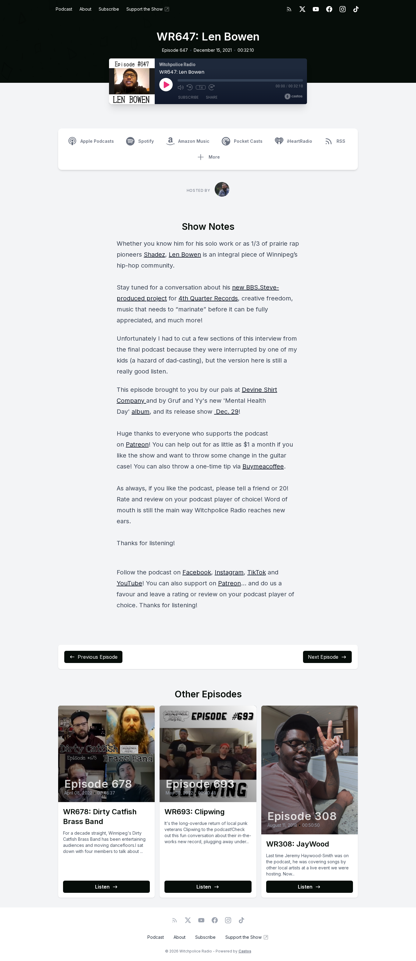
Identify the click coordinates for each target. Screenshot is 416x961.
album (141, 411)
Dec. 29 (226, 411)
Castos (244, 951)
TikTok (256, 572)
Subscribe (109, 9)
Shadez (154, 254)
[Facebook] (329, 9)
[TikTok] (356, 9)
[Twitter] (302, 9)
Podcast (64, 9)
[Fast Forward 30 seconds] (212, 87)
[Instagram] (342, 9)
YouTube (129, 583)
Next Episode (323, 657)
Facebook (196, 572)
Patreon (137, 444)
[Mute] (181, 87)
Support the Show (144, 9)
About (85, 9)
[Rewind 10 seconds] (190, 87)
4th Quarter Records (208, 298)
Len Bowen (185, 254)
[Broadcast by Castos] (293, 96)
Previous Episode (98, 657)
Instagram (229, 572)
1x (201, 87)
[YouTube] (315, 9)
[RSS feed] (289, 9)
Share (211, 97)
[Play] (166, 84)
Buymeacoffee (263, 466)
